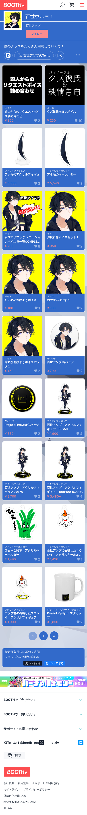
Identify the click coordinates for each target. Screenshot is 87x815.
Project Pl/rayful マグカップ (64, 615)
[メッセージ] (60, 55)
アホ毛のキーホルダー (61, 174)
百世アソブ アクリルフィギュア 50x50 (64, 427)
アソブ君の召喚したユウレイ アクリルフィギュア (22, 615)
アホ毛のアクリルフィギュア (22, 176)
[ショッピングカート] (72, 5)
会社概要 (9, 783)
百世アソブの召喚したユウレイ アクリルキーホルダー (64, 552)
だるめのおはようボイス (21, 300)
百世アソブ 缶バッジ (60, 362)
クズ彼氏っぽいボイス (61, 111)
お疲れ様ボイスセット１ (63, 237)
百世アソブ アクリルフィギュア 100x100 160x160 (65, 490)
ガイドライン (12, 789)
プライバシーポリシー (36, 789)
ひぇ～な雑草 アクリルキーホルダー (22, 552)
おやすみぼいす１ (58, 300)
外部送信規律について (17, 795)
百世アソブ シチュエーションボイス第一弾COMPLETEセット (23, 239)
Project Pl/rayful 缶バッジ (22, 424)
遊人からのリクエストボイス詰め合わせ (22, 114)
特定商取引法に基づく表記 (20, 802)
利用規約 (23, 783)
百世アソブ (33, 25)
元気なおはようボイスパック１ (22, 364)
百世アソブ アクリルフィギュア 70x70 (22, 490)
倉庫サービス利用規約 (45, 783)
